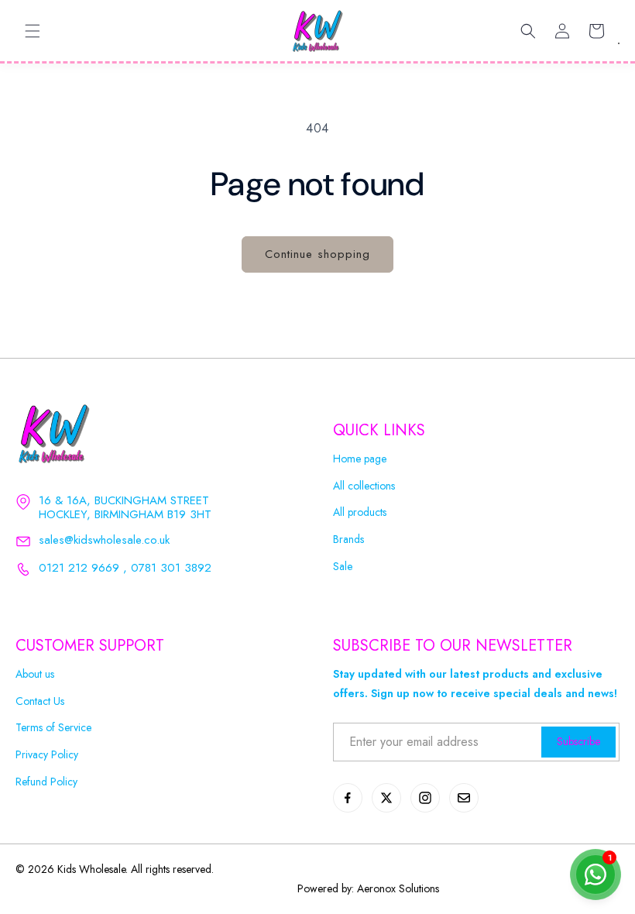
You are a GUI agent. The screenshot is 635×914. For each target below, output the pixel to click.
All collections (364, 486)
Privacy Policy (46, 754)
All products (359, 512)
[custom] (347, 798)
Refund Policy (46, 782)
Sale (342, 566)
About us (34, 674)
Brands (348, 539)
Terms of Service (53, 727)
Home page (359, 459)
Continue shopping (317, 254)
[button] (32, 31)
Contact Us (39, 701)
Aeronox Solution (396, 888)
